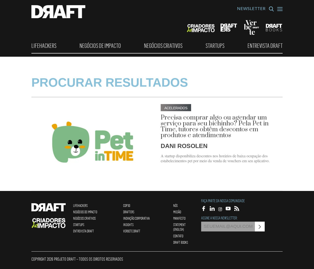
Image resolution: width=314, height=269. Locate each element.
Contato (178, 236)
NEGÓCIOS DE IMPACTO (100, 45)
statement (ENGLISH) (179, 226)
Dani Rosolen (184, 145)
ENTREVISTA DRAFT (265, 45)
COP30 (126, 205)
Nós (175, 205)
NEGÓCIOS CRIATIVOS (163, 45)
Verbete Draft (131, 231)
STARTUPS (215, 45)
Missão (177, 212)
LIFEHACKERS (43, 45)
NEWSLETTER (251, 9)
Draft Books (180, 242)
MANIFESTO (179, 218)
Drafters (128, 212)
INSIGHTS (128, 224)
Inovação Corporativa (136, 218)
